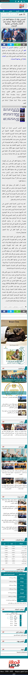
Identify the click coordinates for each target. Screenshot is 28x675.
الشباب (4, 56)
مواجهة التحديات (15, 59)
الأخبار (20, 14)
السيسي (11, 47)
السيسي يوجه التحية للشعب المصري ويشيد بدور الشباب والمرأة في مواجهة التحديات (11, 119)
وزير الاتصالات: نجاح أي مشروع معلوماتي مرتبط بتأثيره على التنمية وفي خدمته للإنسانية (11, 115)
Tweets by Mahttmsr (22, 652)
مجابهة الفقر (15, 306)
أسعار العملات (20, 539)
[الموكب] (14, 333)
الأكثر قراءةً (21, 496)
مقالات (22, 421)
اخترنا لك (21, 446)
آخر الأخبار (21, 368)
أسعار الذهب (20, 569)
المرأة (23, 59)
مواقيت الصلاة (19, 609)
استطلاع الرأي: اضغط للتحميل (20, 635)
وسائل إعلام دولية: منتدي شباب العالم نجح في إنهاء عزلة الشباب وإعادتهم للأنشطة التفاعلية (11, 110)
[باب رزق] (14, 355)
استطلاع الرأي (20, 632)
